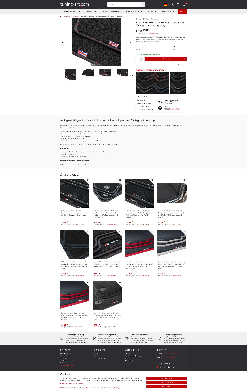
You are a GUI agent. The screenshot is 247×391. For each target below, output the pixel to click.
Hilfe (62, 363)
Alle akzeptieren (167, 378)
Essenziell (66, 388)
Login (95, 356)
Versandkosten (153, 33)
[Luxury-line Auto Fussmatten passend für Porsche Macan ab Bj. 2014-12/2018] (75, 295)
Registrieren (97, 353)
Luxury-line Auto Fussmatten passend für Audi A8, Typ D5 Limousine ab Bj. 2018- (107, 317)
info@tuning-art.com (173, 109)
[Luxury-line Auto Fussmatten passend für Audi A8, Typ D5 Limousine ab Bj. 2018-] (107, 295)
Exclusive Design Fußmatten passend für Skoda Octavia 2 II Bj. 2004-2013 (74, 214)
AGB (126, 358)
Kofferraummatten (111, 11)
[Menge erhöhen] (141, 58)
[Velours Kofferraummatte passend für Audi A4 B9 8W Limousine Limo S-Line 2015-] (172, 193)
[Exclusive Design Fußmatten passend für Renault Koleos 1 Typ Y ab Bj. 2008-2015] (139, 193)
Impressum (129, 360)
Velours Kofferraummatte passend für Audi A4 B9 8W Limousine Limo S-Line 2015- (171, 215)
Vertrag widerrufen (67, 365)
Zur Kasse (63, 360)
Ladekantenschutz (71, 11)
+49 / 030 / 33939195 (174, 108)
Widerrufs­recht (65, 356)
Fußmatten (91, 11)
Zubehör (151, 11)
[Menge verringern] (141, 61)
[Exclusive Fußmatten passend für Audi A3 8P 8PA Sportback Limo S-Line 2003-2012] (107, 193)
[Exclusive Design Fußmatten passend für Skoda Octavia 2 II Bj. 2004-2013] (75, 193)
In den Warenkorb (164, 59)
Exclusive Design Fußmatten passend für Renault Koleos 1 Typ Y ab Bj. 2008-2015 (139, 215)
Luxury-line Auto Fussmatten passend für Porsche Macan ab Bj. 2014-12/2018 (74, 317)
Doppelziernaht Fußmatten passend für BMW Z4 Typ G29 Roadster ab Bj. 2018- (74, 266)
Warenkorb (64, 358)
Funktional (101, 388)
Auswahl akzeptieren (166, 382)
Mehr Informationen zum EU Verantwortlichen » (75, 165)
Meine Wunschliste (99, 358)
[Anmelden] (172, 4)
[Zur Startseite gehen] (60, 16)
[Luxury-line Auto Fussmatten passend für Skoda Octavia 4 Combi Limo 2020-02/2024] (139, 244)
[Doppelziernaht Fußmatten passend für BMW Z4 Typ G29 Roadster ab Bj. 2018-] (75, 244)
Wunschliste (182, 65)
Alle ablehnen (166, 386)
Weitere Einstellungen (113, 388)
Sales (182, 11)
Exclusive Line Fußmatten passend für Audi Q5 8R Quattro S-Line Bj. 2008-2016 (107, 266)
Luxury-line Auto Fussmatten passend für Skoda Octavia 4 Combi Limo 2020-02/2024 (139, 266)
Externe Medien (79, 388)
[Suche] (143, 4)
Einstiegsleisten (133, 11)
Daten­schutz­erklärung (133, 356)
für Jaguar (76, 16)
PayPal (91, 388)
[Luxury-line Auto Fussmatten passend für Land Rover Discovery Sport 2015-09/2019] (172, 244)
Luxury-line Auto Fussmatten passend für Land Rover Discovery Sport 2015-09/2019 (171, 266)
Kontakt (127, 353)
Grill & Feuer (167, 11)
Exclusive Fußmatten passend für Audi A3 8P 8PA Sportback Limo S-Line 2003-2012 (106, 215)
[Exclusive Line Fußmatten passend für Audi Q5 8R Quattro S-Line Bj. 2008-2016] (107, 244)
